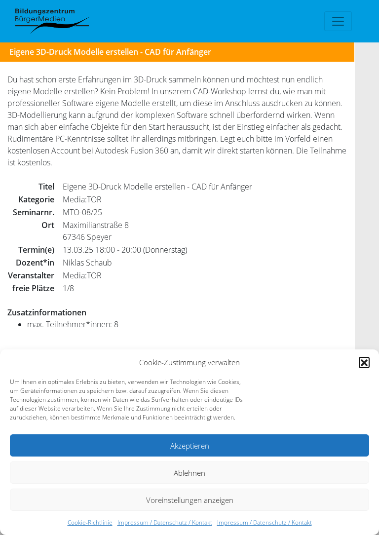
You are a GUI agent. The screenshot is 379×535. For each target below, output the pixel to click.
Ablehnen (189, 473)
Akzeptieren (189, 446)
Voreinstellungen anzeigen (189, 500)
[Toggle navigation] (338, 21)
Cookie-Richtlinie (90, 522)
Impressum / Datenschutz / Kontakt (164, 522)
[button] (364, 362)
